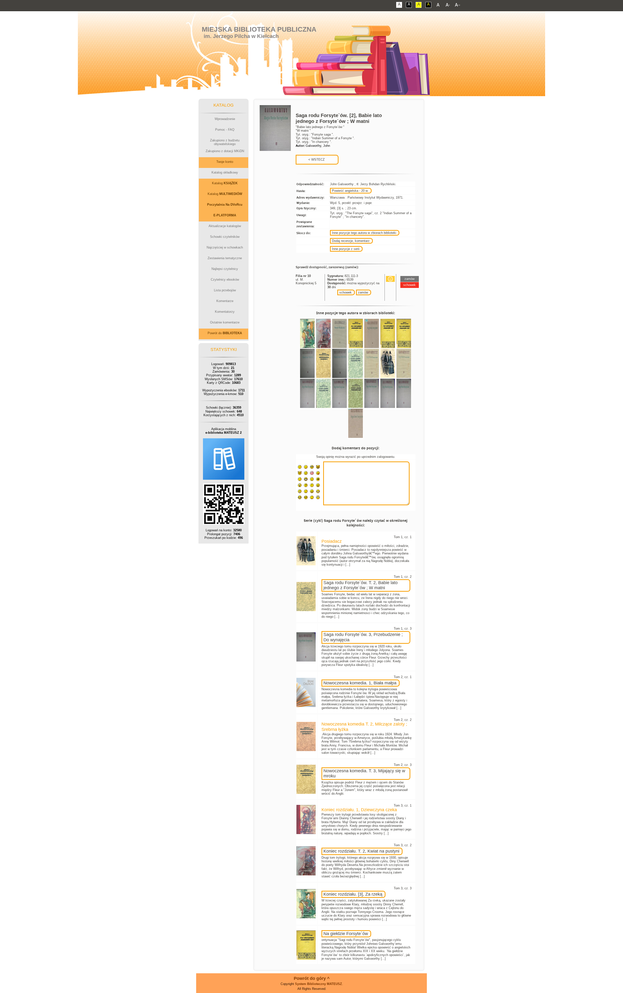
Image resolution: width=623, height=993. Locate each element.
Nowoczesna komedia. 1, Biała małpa (359, 682)
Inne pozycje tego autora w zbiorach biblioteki (364, 233)
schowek (345, 292)
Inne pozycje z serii (345, 249)
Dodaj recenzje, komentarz (351, 241)
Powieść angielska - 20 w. (350, 191)
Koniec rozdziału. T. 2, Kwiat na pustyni (361, 851)
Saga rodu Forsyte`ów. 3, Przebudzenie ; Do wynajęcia (363, 637)
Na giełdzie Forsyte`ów (345, 933)
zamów (363, 292)
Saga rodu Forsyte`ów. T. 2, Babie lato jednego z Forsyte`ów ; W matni (360, 585)
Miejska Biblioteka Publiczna (259, 29)
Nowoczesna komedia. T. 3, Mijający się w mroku (364, 773)
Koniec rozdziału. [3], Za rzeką (352, 894)
